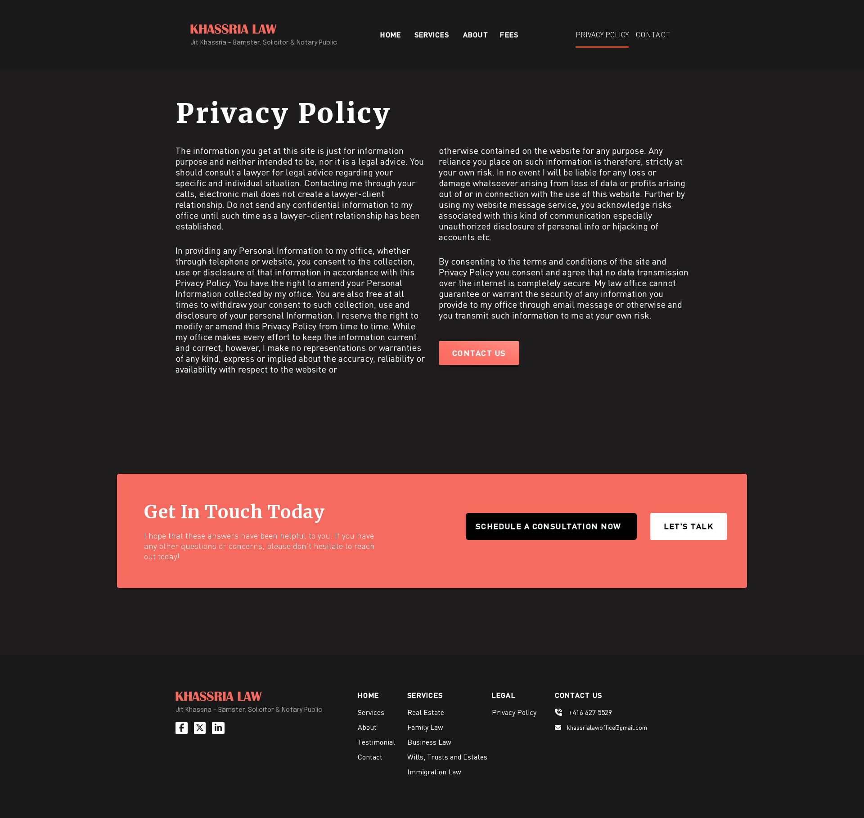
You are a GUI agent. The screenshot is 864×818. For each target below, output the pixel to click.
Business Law (429, 741)
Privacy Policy (602, 34)
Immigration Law (434, 771)
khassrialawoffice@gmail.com (606, 727)
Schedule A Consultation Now (548, 526)
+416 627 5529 (589, 712)
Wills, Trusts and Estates (447, 756)
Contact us (479, 353)
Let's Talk (688, 526)
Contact (653, 37)
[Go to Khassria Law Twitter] (202, 728)
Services (371, 712)
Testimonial (376, 741)
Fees (509, 37)
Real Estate (425, 712)
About (475, 37)
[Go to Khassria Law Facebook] (184, 728)
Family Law (425, 727)
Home (390, 37)
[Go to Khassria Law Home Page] (219, 698)
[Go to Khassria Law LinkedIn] (220, 728)
